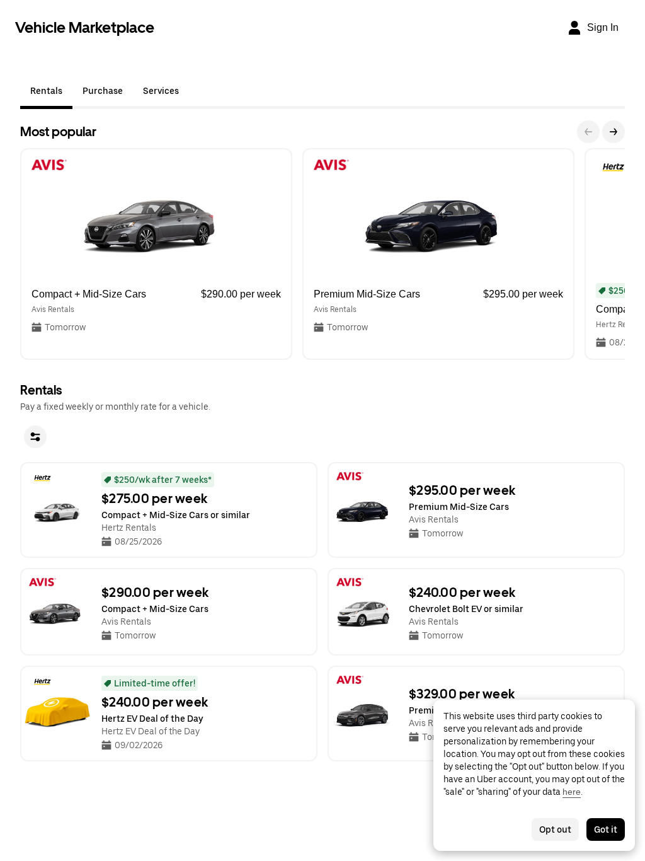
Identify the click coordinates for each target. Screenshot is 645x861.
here (571, 792)
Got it (605, 829)
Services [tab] (161, 91)
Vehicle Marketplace (84, 27)
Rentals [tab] (46, 91)
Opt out (555, 829)
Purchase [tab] (103, 91)
